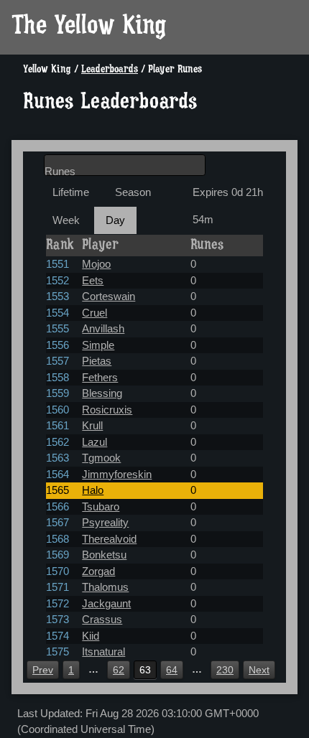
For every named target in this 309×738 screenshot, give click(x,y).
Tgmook (101, 458)
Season (133, 192)
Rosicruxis (107, 409)
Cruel (94, 313)
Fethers (100, 377)
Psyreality (105, 522)
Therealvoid (109, 539)
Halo (92, 490)
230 (225, 670)
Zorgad (98, 571)
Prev (42, 670)
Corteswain (108, 296)
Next (259, 670)
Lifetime (70, 192)
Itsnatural (103, 651)
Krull (92, 425)
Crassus (102, 619)
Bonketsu (104, 554)
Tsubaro (100, 506)
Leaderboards (109, 70)
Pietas (96, 361)
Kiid (90, 636)
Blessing (102, 393)
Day (115, 220)
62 (118, 670)
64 (171, 670)
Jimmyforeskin (117, 474)
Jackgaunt (106, 603)
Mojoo (96, 264)
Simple (98, 345)
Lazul (94, 442)
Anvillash (103, 328)
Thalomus (105, 587)
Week (66, 220)
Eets (92, 280)
